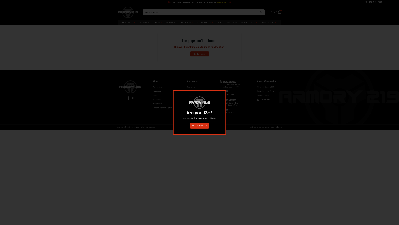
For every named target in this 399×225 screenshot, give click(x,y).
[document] (199, 112)
